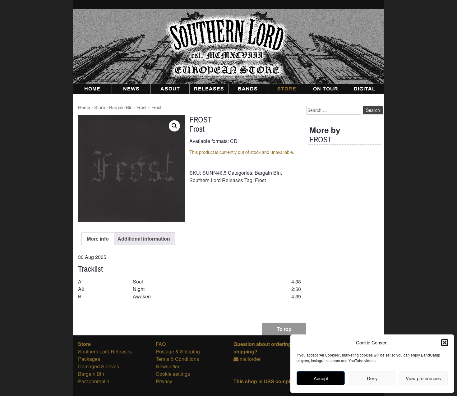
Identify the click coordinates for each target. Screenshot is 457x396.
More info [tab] (98, 238)
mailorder (250, 358)
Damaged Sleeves (98, 366)
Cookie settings (173, 373)
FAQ (161, 344)
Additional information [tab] (144, 238)
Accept (321, 378)
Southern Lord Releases (216, 180)
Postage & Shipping (178, 351)
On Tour (325, 88)
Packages (89, 358)
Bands (248, 88)
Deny (372, 378)
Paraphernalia (93, 381)
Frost (260, 180)
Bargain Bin (120, 107)
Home (92, 88)
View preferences (423, 378)
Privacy (164, 381)
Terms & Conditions (177, 358)
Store (286, 88)
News (131, 88)
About (170, 88)
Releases (209, 88)
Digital (365, 88)
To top (284, 329)
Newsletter (167, 366)
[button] (444, 342)
